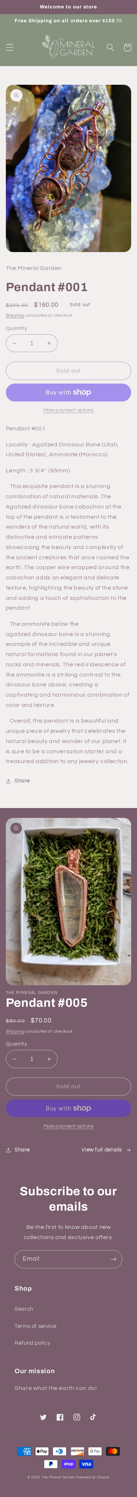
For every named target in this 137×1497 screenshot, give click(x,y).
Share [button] (22, 781)
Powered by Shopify (93, 1477)
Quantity (16, 328)
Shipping (15, 315)
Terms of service (36, 1326)
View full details (101, 1150)
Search (24, 1309)
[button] (9, 47)
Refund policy (32, 1343)
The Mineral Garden (58, 1477)
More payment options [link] (68, 410)
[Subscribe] (113, 1259)
